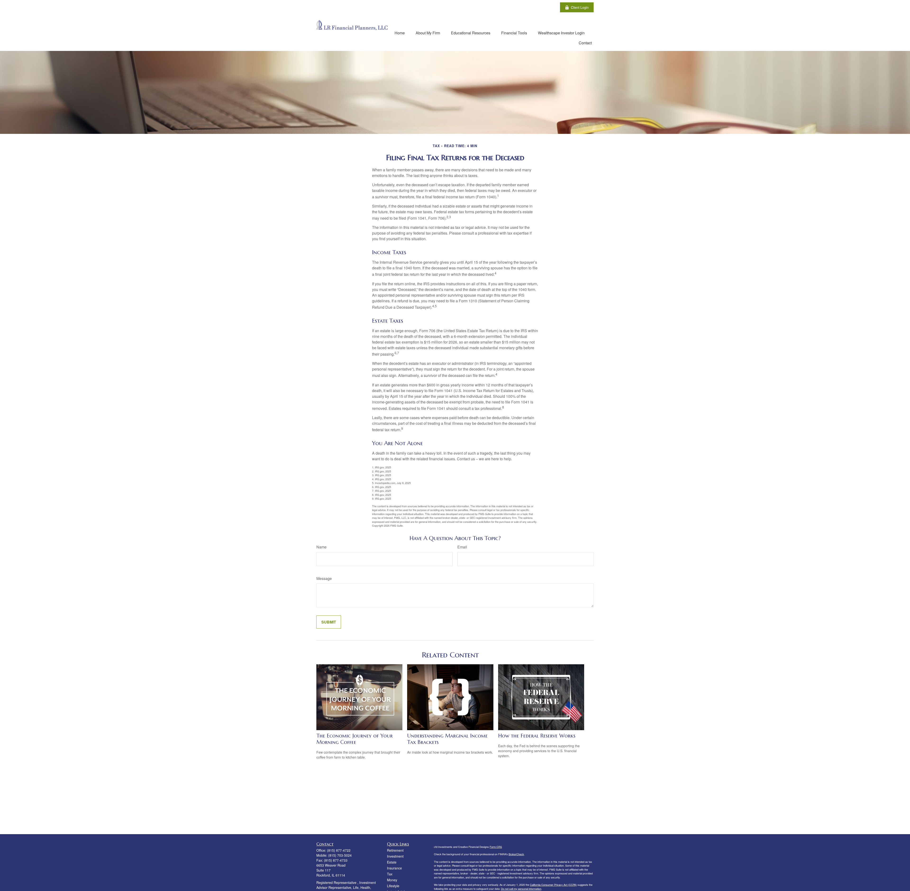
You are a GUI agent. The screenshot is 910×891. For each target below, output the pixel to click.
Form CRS (496, 847)
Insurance (394, 868)
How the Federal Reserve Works (536, 736)
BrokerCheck (516, 854)
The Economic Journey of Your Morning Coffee (354, 739)
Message (324, 578)
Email (462, 547)
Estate (391, 862)
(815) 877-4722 (338, 850)
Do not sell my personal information (521, 889)
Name (321, 547)
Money (392, 879)
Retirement (395, 850)
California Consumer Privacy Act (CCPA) (553, 884)
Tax (389, 874)
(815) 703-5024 (340, 855)
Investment (395, 856)
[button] (400, 32)
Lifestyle (393, 885)
